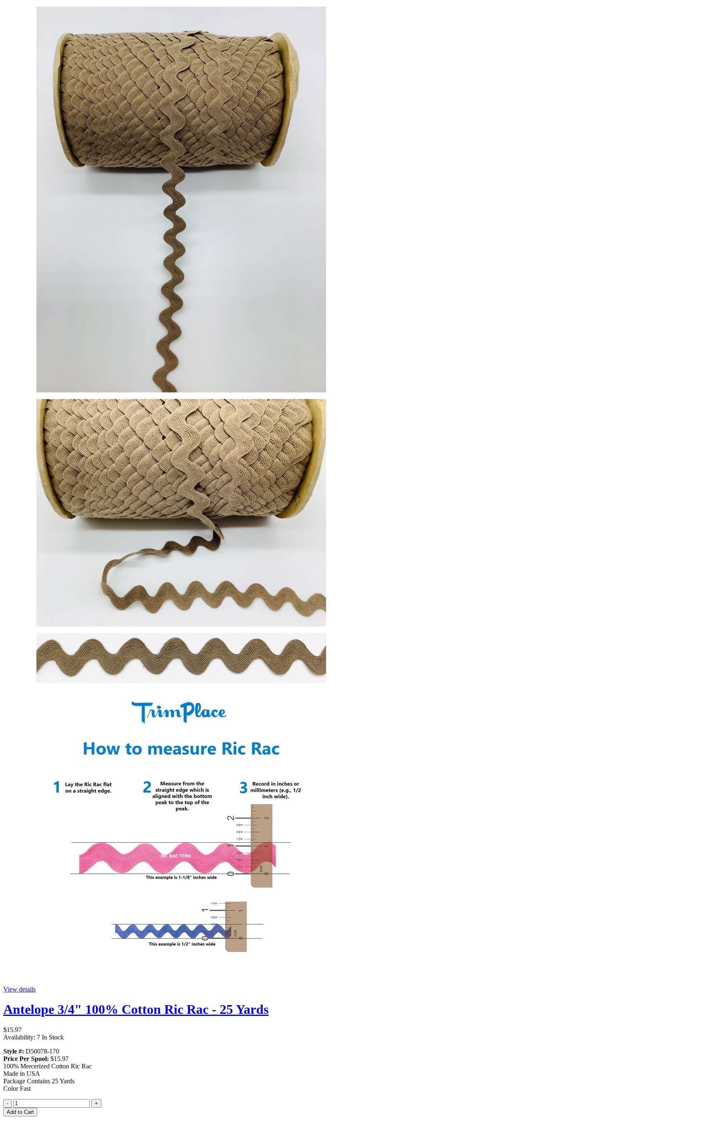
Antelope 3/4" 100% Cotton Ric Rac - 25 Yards (136, 1009)
